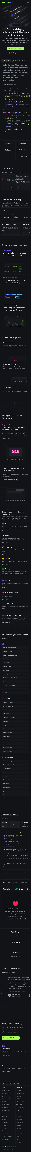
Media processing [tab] (20, 60)
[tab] (10, 824)
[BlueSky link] (14, 1083)
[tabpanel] (15, 99)
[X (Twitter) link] (7, 1083)
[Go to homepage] (8, 2)
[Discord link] (3, 1083)
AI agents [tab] (7, 60)
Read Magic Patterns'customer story (11, 991)
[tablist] (15, 824)
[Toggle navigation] (28, 2)
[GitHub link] (18, 1083)
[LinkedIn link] (10, 1083)
